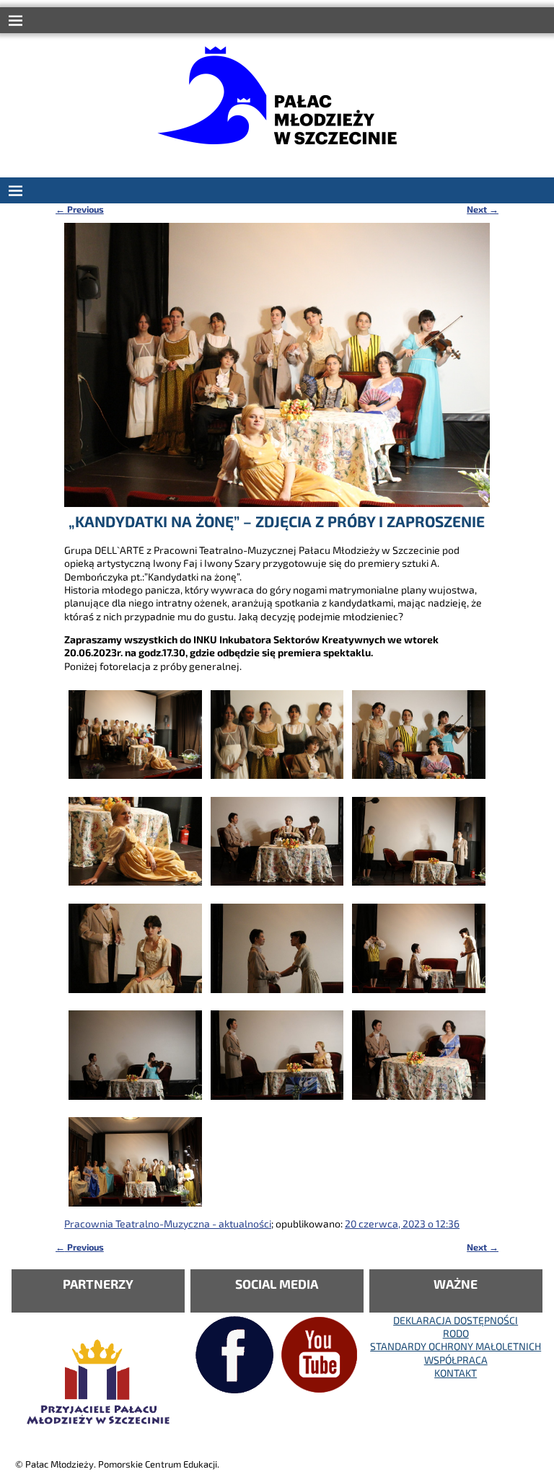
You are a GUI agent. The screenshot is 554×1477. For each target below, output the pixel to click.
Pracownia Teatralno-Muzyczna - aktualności (167, 1223)
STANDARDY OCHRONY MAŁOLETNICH (455, 1346)
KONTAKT (455, 1373)
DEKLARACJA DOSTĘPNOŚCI (455, 1320)
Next (482, 209)
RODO (456, 1333)
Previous (80, 209)
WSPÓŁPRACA (456, 1360)
